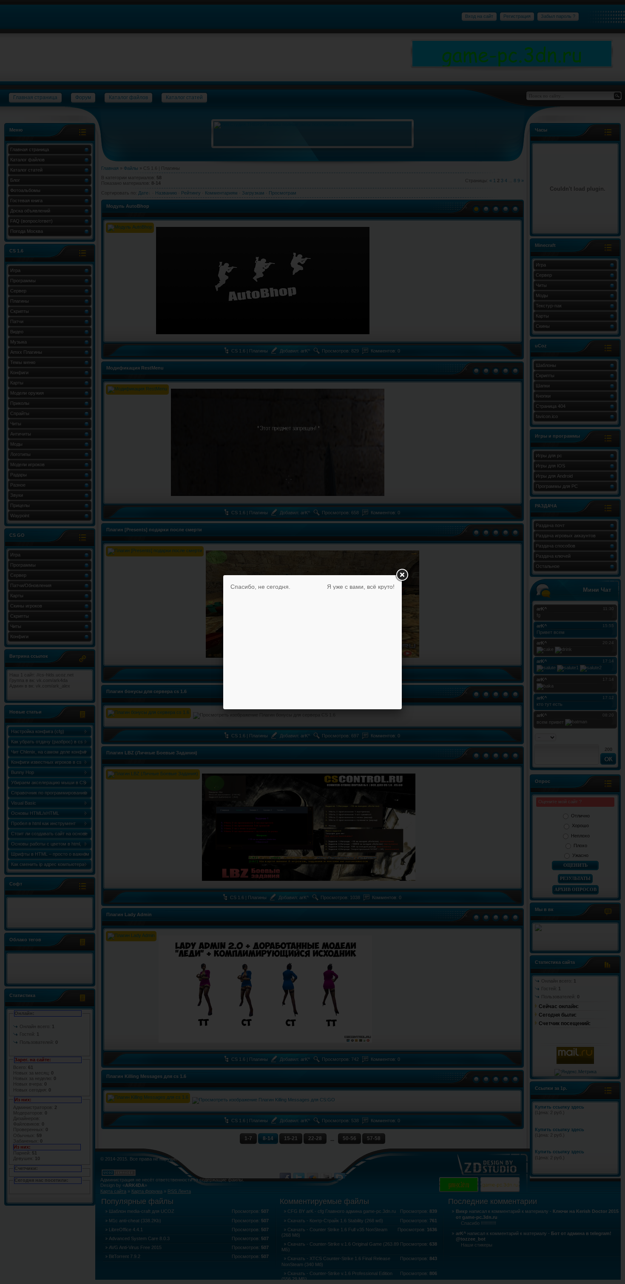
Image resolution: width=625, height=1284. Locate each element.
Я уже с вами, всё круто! (361, 587)
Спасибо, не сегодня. (260, 587)
